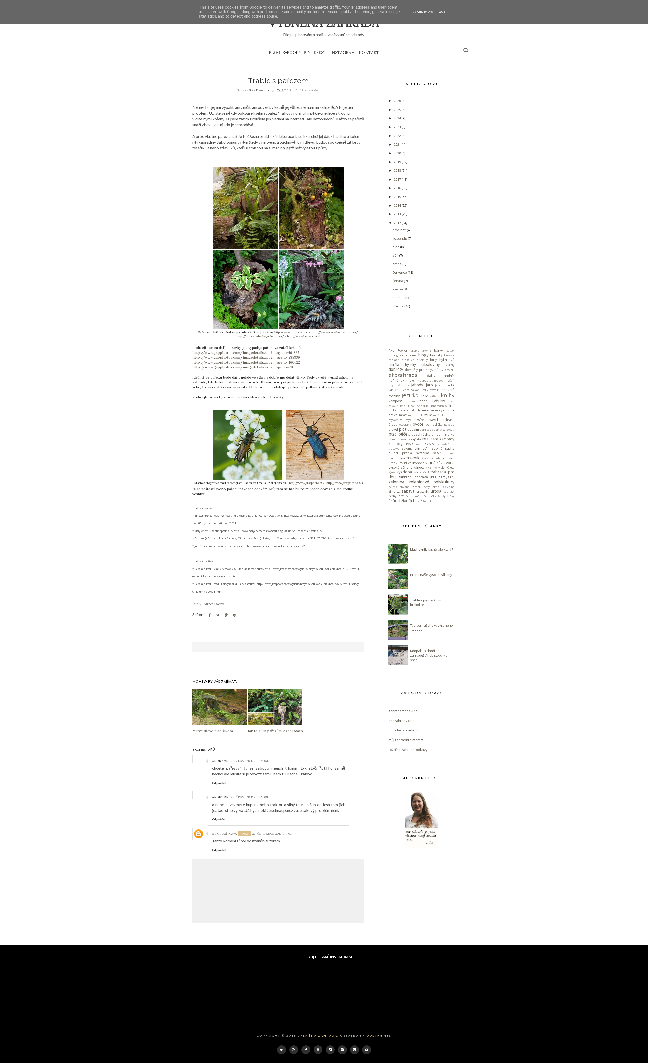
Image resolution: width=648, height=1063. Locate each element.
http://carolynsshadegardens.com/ (260, 336)
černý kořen (414, 496)
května (398, 289)
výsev (392, 472)
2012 (398, 223)
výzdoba (404, 472)
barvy (438, 350)
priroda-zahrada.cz (403, 730)
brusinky (422, 360)
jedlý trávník (430, 390)
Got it (444, 12)
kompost (395, 401)
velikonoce (416, 463)
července (400, 272)
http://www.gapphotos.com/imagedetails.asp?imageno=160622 (246, 362)
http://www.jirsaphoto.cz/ (307, 483)
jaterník (440, 385)
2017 (398, 179)
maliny (403, 410)
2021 (398, 144)
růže (418, 444)
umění (402, 463)
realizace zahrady (438, 439)
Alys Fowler (398, 350)
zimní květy (421, 487)
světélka (422, 453)
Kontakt (369, 52)
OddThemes (378, 1035)
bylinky (410, 364)
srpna (397, 264)
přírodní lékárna (399, 439)
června (398, 280)
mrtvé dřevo (214, 604)
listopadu (400, 238)
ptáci (393, 434)
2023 (398, 127)
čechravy (448, 491)
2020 (398, 153)
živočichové (411, 500)
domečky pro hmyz (419, 369)
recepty (396, 443)
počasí (450, 429)
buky (433, 360)
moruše (428, 410)
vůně (425, 472)
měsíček (420, 420)
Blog (274, 52)
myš (408, 420)
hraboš (438, 380)
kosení (423, 401)
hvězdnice (402, 385)
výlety (450, 467)
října (396, 247)
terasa (450, 453)
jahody (417, 385)
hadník (449, 375)
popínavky (438, 429)
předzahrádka (419, 434)
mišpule (415, 410)
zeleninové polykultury (432, 482)
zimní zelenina (443, 487)
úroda (436, 491)
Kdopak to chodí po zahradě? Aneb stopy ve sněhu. (428, 655)
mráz (403, 415)
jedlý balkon (411, 390)
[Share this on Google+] (226, 615)
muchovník (415, 415)
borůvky (436, 355)
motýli (439, 410)
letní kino (407, 406)
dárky (439, 369)
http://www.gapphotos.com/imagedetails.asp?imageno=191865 (246, 352)
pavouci (449, 424)
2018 (398, 170)
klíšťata (434, 396)
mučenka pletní (443, 415)
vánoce (419, 467)
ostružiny (405, 424)
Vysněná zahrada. (318, 1035)
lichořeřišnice (439, 406)
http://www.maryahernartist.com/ (335, 332)
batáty (450, 350)
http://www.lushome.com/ (292, 332)
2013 (398, 214)
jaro (429, 385)
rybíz (409, 444)
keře (424, 396)
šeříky (450, 496)
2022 (398, 135)
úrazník (423, 491)
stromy (407, 448)
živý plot (428, 501)
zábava (408, 491)
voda (450, 462)
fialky (431, 375)
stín (417, 448)
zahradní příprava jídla (417, 477)
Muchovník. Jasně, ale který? (431, 549)
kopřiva (410, 401)
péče (402, 434)
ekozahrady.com (401, 720)
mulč (428, 415)
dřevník (449, 370)
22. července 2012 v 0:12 (250, 761)
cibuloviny (430, 364)
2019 (398, 162)
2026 (398, 100)
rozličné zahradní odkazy (408, 749)
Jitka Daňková (224, 833)
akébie (415, 350)
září (396, 255)
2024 (398, 118)
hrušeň (449, 380)
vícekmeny (433, 467)
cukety (450, 365)
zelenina (396, 482)
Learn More (423, 12)
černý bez (396, 496)
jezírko (410, 395)
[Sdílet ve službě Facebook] (209, 615)
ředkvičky (430, 496)
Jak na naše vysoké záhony (431, 574)
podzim (413, 429)
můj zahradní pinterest (406, 739)
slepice (429, 444)
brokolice (408, 360)
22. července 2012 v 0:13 (250, 797)
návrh (434, 419)
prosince (400, 230)
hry (391, 385)
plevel (393, 429)
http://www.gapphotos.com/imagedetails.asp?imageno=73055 (245, 367)
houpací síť (425, 380)
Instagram (342, 52)
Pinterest (314, 52)
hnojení (411, 380)
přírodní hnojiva (442, 434)
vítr (443, 467)
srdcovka (394, 448)
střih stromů (433, 448)
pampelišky (434, 424)
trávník (412, 458)
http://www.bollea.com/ (303, 336)
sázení (437, 453)
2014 (398, 205)
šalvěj (441, 496)
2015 (398, 196)
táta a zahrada (430, 458)
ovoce (418, 424)
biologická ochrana (403, 355)
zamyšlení (446, 477)
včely (417, 472)
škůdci (394, 500)
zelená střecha (399, 487)
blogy (423, 355)
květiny (438, 400)
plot (402, 429)
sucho (449, 448)
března (398, 306)
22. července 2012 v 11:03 (272, 833)
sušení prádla (400, 453)
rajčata (416, 439)
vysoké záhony (400, 467)
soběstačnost (446, 444)
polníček (425, 429)
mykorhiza (395, 420)
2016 (398, 188)
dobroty (396, 369)
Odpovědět (219, 783)
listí (451, 405)
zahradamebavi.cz (403, 711)
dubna (398, 297)
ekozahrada (403, 374)
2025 (398, 109)
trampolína (397, 458)
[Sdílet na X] (217, 615)
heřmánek (396, 380)
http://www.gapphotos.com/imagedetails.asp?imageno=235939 (246, 357)
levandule (422, 406)
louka (392, 410)
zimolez (394, 491)
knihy (447, 395)
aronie (426, 350)
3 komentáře (309, 90)
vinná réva (434, 462)
